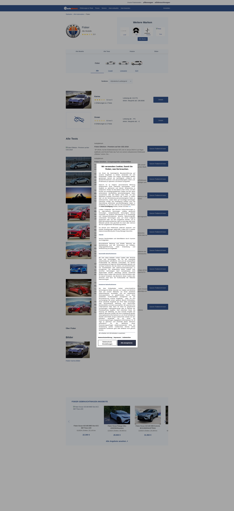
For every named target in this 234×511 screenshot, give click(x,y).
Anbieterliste (126, 337)
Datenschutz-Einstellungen (107, 343)
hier (129, 206)
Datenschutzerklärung (105, 337)
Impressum (117, 337)
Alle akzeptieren (127, 343)
